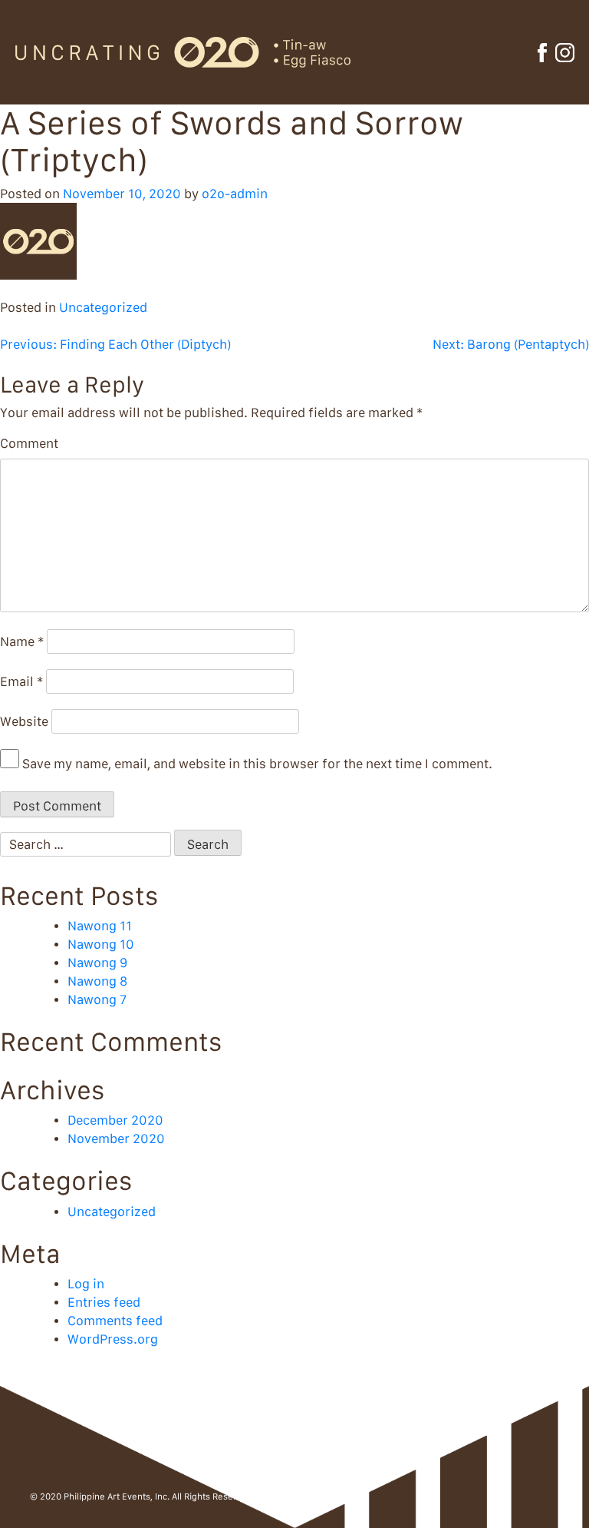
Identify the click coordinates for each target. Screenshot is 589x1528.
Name (22, 641)
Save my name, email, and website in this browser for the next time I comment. (257, 764)
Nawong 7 (97, 999)
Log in (85, 1284)
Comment (29, 443)
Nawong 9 (97, 963)
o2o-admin (235, 194)
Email (21, 681)
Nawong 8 (97, 981)
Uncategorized (103, 307)
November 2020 (116, 1138)
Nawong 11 (99, 926)
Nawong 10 (100, 944)
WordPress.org (112, 1339)
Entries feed (103, 1302)
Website (24, 721)
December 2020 (115, 1120)
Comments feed (115, 1320)
